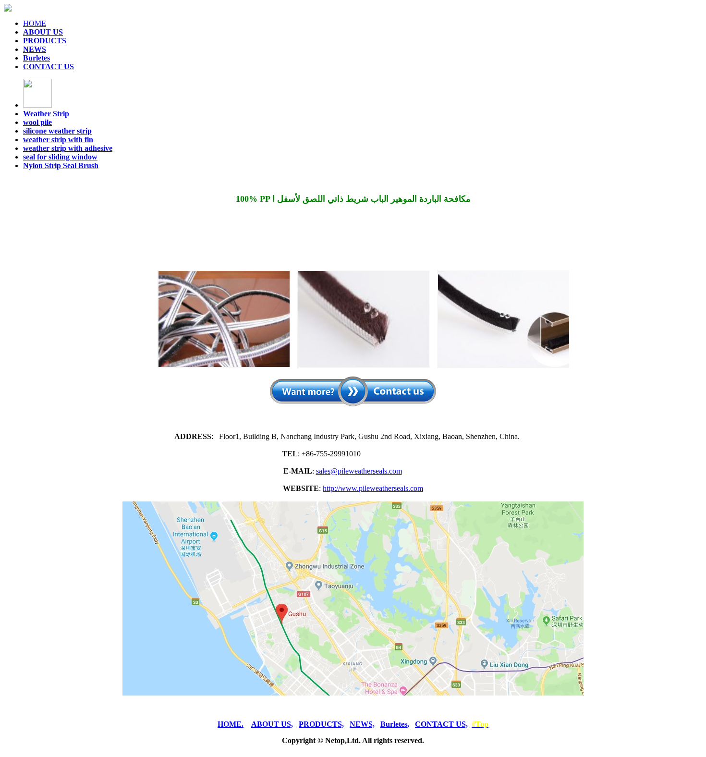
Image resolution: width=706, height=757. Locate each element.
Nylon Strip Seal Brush (60, 165)
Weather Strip (46, 114)
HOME (34, 23)
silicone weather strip (57, 131)
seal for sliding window (60, 157)
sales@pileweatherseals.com (359, 471)
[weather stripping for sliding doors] (503, 319)
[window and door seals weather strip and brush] (224, 319)
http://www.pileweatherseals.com (373, 488)
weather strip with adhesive (67, 148)
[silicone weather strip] (363, 319)
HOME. (230, 724)
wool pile (37, 122)
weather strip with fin (58, 139)
